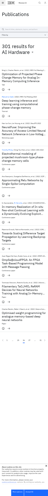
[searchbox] (24, 29)
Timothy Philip (7, 150)
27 (29, 340)
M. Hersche (18, 203)
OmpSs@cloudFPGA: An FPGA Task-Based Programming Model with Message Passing (22, 263)
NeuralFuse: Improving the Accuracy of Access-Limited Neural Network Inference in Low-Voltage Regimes (24, 130)
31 (40, 340)
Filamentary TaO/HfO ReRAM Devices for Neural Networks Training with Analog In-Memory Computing (22, 290)
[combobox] (24, 35)
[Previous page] (2, 340)
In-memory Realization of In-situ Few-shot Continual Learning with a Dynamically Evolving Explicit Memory (23, 210)
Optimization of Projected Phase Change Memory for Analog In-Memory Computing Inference (22, 77)
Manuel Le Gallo (8, 97)
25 (18, 340)
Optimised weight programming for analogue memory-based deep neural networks (24, 316)
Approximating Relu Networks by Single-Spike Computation (22, 181)
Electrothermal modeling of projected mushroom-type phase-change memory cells (23, 157)
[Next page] (44, 340)
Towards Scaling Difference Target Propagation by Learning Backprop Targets (23, 237)
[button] (46, 466)
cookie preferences (9, 482)
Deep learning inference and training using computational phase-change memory (20, 104)
